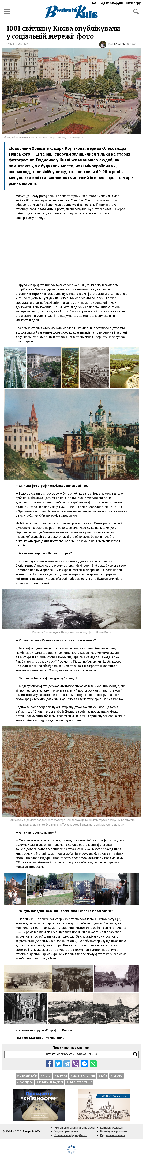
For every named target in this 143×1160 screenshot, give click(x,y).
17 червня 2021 (14, 44)
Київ (104, 1075)
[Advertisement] (71, 251)
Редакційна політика (112, 1135)
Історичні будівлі (51, 1082)
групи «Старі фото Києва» (88, 196)
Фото (47, 1075)
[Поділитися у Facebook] (49, 1063)
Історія (62, 1075)
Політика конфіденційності (70, 1135)
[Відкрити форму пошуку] (136, 11)
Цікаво (117, 1075)
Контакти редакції (111, 1127)
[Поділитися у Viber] (75, 1063)
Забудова (26, 1082)
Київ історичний (80, 1082)
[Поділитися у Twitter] (58, 1063)
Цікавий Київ (28, 1075)
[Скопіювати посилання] (135, 1054)
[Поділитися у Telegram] (66, 1063)
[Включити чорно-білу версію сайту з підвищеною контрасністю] (116, 3)
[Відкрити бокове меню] (6, 11)
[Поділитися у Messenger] (84, 1063)
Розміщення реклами (113, 1131)
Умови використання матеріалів (74, 1127)
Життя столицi (84, 1075)
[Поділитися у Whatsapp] (93, 1063)
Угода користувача (66, 1131)
